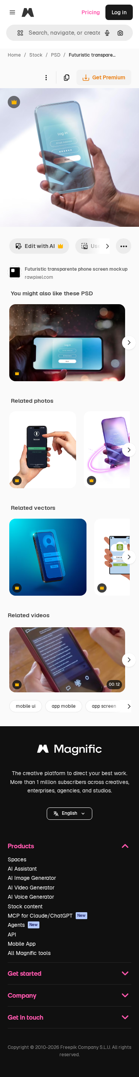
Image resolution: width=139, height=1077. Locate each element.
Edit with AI (35, 248)
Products (21, 846)
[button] (69, 813)
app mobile (64, 706)
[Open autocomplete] (17, 33)
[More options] (46, 77)
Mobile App (22, 943)
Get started (24, 973)
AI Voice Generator (31, 896)
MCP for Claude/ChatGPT (47, 915)
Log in (119, 12)
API (12, 934)
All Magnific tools (29, 953)
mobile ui (26, 706)
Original (49, 103)
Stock (35, 55)
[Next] (107, 246)
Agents (23, 924)
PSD (55, 55)
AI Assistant (22, 868)
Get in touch (25, 1017)
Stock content (25, 906)
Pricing (90, 12)
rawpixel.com (39, 277)
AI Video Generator (31, 887)
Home (14, 55)
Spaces (17, 859)
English (69, 813)
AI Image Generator (32, 877)
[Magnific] (69, 751)
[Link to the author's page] (15, 273)
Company (22, 995)
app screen (104, 706)
